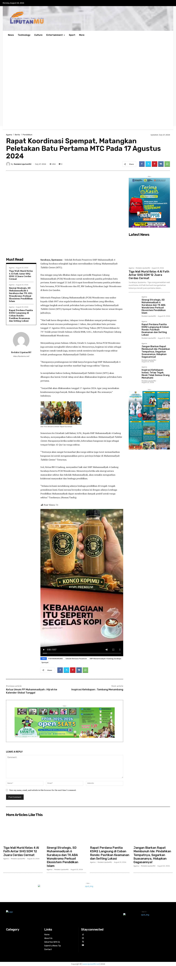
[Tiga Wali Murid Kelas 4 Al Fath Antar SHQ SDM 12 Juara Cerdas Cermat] (149, 251)
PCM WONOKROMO (55, 658)
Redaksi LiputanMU (22, 164)
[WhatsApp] (167, 164)
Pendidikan (27, 135)
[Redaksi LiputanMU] (8, 164)
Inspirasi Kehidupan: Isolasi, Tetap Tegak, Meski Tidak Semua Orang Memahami (156, 374)
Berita (17, 135)
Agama (9, 135)
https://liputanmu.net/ (21, 356)
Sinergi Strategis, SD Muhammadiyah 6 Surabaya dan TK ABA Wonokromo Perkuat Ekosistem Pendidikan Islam (21, 294)
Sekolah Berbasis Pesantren (76, 658)
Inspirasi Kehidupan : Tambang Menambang (97, 689)
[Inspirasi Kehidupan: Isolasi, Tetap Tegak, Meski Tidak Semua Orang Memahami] (134, 371)
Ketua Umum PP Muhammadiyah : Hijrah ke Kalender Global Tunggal (31, 691)
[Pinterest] (154, 164)
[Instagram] (83, 938)
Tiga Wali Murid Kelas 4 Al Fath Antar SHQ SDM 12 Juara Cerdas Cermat (21, 274)
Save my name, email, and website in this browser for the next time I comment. (42, 790)
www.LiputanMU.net (91, 964)
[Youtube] (83, 945)
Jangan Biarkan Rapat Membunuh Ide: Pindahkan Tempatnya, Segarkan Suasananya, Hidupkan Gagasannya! (156, 351)
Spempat (45, 662)
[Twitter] (148, 164)
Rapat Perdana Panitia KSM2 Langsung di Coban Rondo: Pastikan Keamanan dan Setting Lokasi (21, 315)
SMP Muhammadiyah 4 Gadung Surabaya (105, 658)
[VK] (161, 164)
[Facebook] (142, 164)
